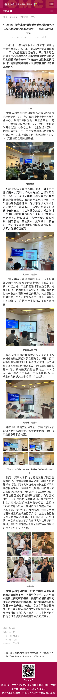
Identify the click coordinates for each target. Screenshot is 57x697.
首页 (5, 16)
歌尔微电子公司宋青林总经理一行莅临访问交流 (27, 656)
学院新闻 (24, 16)
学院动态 (13, 16)
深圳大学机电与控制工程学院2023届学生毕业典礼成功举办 (31, 653)
